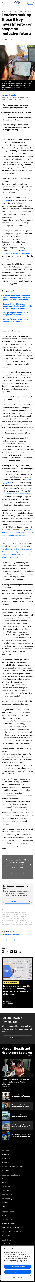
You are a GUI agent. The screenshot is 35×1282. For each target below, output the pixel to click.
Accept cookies (17, 873)
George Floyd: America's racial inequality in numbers (15, 314)
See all (30, 1056)
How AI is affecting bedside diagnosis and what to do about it (21, 1096)
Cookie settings (17, 1277)
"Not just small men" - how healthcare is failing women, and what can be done (20, 1106)
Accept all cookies (17, 1272)
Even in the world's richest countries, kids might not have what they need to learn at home (18, 306)
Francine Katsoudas (9, 95)
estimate (5, 200)
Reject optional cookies (18, 1266)
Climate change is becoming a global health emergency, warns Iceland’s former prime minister (21, 1127)
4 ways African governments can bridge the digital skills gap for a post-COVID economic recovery (16, 297)
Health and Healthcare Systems (17, 11)
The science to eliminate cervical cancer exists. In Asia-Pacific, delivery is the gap (17, 1082)
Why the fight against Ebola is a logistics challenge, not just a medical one (21, 1136)
